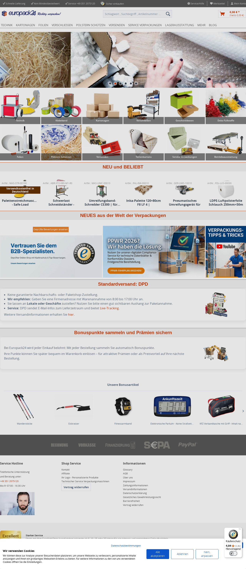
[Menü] (240, 530)
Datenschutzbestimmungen (126, 545)
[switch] (233, 553)
